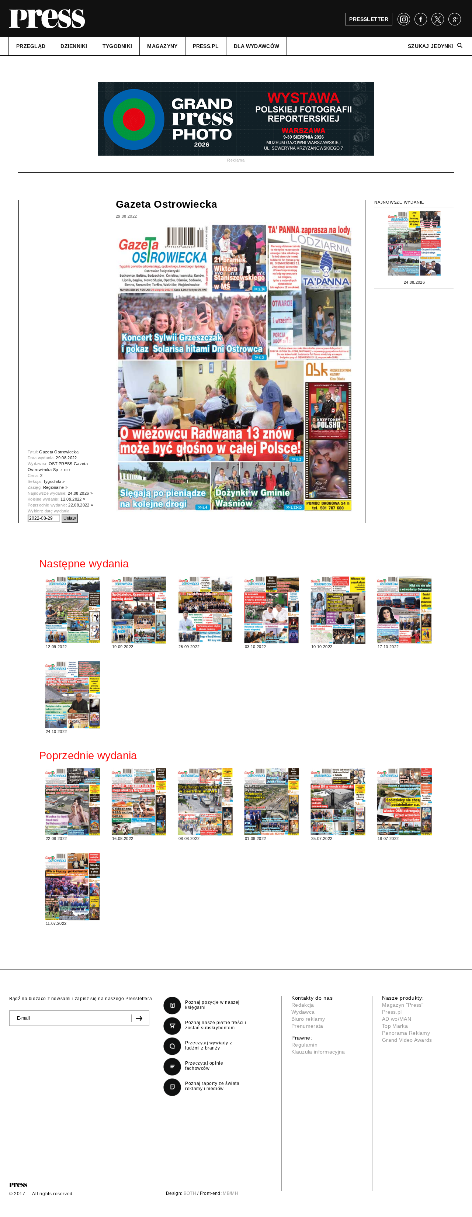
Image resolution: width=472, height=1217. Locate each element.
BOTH (190, 1193)
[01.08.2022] (271, 801)
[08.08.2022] (205, 801)
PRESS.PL (206, 46)
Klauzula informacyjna (318, 1052)
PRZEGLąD (30, 46)
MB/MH (230, 1193)
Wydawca (303, 1012)
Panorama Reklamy (406, 1033)
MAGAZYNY (162, 46)
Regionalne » (55, 487)
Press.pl (392, 1012)
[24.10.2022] (72, 694)
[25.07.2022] (337, 801)
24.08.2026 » (80, 493)
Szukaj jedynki (431, 46)
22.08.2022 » (80, 505)
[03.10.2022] (271, 609)
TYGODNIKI (117, 46)
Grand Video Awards (407, 1040)
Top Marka (395, 1026)
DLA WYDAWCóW (256, 46)
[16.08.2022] (138, 801)
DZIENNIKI (73, 46)
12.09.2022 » (72, 499)
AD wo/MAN (396, 1019)
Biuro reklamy (308, 1019)
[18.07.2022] (404, 802)
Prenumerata (307, 1026)
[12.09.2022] (72, 609)
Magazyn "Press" (403, 1005)
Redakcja (302, 1005)
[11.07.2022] (72, 886)
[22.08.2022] (72, 802)
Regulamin (304, 1045)
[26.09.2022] (205, 609)
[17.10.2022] (404, 609)
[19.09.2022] (138, 609)
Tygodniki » (54, 481)
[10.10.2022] (337, 610)
